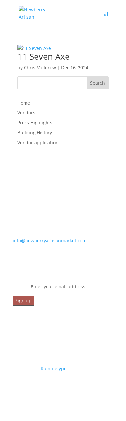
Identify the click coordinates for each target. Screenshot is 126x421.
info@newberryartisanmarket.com (50, 240)
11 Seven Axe (43, 56)
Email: (21, 287)
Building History (34, 132)
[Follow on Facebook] (18, 387)
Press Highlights (34, 122)
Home (23, 103)
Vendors (26, 112)
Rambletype (54, 369)
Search (97, 83)
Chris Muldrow (40, 68)
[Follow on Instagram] (31, 387)
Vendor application (37, 142)
